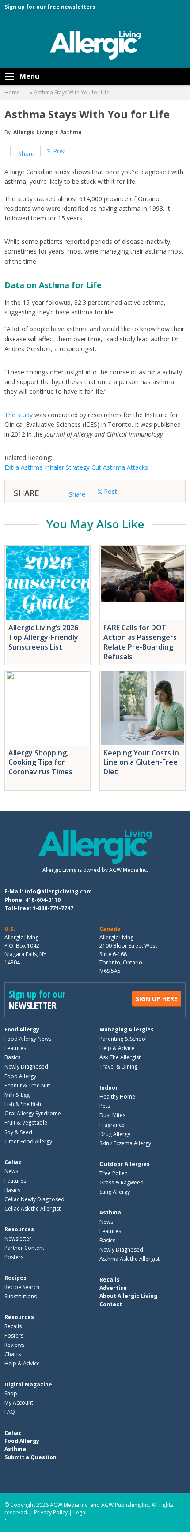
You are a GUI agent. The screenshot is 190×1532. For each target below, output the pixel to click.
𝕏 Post (56, 151)
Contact (110, 1304)
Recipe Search (21, 1287)
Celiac (13, 1162)
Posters (13, 1257)
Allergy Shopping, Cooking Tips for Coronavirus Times (40, 762)
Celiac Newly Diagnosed (34, 1199)
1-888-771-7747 (53, 908)
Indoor (108, 1087)
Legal (80, 1512)
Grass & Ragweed (121, 1182)
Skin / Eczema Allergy (125, 1143)
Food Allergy (21, 1029)
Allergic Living (33, 132)
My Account (18, 1402)
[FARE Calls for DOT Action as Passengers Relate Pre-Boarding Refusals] (142, 583)
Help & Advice (117, 1048)
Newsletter (17, 1238)
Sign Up (157, 998)
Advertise (113, 1288)
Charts (12, 1354)
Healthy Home (117, 1096)
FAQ (9, 1412)
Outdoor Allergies (124, 1164)
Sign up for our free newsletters (49, 7)
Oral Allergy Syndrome (32, 1113)
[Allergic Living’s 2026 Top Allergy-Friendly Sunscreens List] (47, 583)
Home (12, 92)
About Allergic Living (128, 1296)
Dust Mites (112, 1115)
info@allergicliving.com (58, 891)
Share (25, 153)
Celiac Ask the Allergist (32, 1208)
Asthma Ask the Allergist (129, 1259)
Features (15, 1048)
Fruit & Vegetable (25, 1122)
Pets (104, 1106)
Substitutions (20, 1296)
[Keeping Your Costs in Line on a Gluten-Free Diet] (142, 707)
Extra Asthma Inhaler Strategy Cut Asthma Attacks (76, 467)
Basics (12, 1057)
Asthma (71, 132)
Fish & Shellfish (22, 1104)
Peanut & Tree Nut (27, 1085)
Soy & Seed (18, 1132)
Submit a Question (30, 1457)
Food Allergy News (27, 1039)
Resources (19, 1229)
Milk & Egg (17, 1095)
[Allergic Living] (95, 44)
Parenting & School (123, 1039)
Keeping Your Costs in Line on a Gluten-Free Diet (141, 762)
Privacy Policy (51, 1512)
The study (18, 415)
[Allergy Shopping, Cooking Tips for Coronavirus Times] (47, 707)
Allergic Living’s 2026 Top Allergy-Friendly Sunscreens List (43, 637)
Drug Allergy (114, 1134)
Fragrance (112, 1124)
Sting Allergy (114, 1192)
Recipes (15, 1278)
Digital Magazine (28, 1384)
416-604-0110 (43, 900)
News (11, 1171)
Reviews (14, 1345)
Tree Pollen (113, 1173)
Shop (10, 1393)
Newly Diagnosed (26, 1066)
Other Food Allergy (28, 1141)
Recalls (13, 1326)
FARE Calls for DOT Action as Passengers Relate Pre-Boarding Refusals (140, 642)
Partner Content (24, 1248)
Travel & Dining (118, 1066)
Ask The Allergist (120, 1057)
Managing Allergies (126, 1029)
